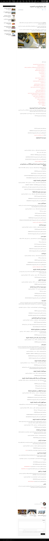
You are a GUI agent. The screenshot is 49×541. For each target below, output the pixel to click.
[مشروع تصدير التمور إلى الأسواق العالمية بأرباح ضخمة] (13, 23)
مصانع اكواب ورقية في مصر (33, 515)
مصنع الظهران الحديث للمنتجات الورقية (39, 96)
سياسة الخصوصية (7, 539)
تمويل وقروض (20, 1)
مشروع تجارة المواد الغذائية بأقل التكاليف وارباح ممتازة (7, 27)
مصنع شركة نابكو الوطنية (41, 65)
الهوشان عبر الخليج (42, 103)
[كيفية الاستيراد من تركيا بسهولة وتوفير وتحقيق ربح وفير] (13, 9)
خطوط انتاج (29, 1)
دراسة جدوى (32, 1)
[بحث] (1, 1)
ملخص (43, 105)
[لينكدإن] (42, 9)
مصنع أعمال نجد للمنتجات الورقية (40, 97)
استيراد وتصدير (26, 1)
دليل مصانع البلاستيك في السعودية (38, 135)
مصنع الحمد (43, 76)
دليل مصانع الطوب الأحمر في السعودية (38, 222)
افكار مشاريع (35, 1)
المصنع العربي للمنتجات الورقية (40, 68)
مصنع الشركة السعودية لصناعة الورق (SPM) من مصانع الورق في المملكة (35, 67)
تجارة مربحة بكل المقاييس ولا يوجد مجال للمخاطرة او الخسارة (7, 12)
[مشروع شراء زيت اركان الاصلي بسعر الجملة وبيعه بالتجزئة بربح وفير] (13, 16)
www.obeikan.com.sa (24, 468)
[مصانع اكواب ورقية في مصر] (31, 512)
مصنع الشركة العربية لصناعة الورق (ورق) (39, 64)
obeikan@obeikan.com (27, 466)
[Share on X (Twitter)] (44, 9)
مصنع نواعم (43, 88)
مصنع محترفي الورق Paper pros (40, 70)
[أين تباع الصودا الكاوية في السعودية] (41, 512)
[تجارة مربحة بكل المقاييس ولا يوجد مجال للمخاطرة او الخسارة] (13, 12)
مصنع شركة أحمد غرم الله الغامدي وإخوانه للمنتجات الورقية (36, 93)
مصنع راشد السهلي (42, 79)
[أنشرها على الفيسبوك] (45, 9)
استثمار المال (23, 1)
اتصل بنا (4, 539)
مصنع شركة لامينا (42, 73)
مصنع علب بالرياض (42, 100)
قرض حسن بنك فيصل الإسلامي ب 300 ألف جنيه (7, 19)
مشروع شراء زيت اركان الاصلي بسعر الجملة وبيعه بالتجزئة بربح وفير (7, 16)
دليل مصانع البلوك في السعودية (39, 161)
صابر (41, 502)
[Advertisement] (32, 17)
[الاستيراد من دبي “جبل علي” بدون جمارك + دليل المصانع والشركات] (13, 31)
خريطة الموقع (11, 539)
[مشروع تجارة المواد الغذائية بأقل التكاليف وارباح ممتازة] (13, 27)
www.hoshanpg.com (31, 481)
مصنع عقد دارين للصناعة (41, 99)
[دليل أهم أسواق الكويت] (22, 512)
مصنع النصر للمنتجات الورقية (40, 90)
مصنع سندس (43, 74)
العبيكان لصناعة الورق (41, 102)
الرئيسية (38, 1)
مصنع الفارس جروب (42, 71)
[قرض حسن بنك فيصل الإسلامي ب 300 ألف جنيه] (13, 20)
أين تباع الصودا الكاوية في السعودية (42, 515)
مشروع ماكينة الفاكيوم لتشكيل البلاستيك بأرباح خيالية (7, 34)
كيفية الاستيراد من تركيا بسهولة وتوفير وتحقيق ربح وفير (7, 8)
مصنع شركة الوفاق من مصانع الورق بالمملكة (38, 94)
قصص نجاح (9, 1)
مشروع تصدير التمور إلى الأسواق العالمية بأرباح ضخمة (7, 23)
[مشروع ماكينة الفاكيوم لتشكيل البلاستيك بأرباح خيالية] (13, 34)
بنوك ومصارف (17, 1)
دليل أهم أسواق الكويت (24, 515)
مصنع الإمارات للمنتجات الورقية (40, 91)
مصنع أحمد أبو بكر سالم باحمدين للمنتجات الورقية (38, 87)
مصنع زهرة (43, 82)
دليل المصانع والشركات (13, 1)
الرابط (26, 450)
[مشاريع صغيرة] (44, 1)
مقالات (7, 1)
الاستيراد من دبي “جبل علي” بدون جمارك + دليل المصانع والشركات (7, 30)
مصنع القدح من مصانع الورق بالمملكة (39, 85)
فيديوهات (4, 1)
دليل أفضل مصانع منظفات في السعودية (38, 266)
